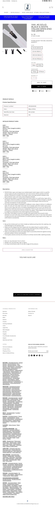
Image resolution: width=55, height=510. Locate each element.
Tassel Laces (12, 444)
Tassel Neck (5, 457)
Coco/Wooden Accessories (9, 335)
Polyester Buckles (7, 409)
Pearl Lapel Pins (17, 451)
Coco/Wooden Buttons (8, 370)
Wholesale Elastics (13, 416)
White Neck (9, 460)
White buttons (6, 376)
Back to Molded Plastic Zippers (28, 294)
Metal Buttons (11, 366)
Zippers (4, 338)
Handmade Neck (10, 458)
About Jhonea (31, 311)
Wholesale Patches (13, 463)
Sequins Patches (7, 468)
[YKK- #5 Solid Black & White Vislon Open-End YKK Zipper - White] (9, 281)
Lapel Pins (5, 327)
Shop (6, 12)
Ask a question (27, 249)
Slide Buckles (10, 404)
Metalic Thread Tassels (11, 446)
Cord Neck (17, 455)
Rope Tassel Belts (7, 414)
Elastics (4, 319)
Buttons (5, 311)
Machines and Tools (7, 340)
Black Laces (17, 441)
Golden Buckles (14, 399)
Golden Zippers (11, 491)
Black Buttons (14, 376)
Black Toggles (14, 475)
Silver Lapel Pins (16, 452)
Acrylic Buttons (15, 375)
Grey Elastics (13, 421)
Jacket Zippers (10, 489)
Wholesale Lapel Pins (14, 448)
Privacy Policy (6, 348)
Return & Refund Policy (8, 353)
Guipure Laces (16, 443)
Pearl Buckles (6, 407)
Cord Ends (9, 437)
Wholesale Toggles (13, 473)
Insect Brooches (7, 389)
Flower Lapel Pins (16, 449)
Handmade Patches (16, 467)
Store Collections (42, 12)
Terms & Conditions (7, 346)
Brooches (5, 313)
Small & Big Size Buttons (14, 380)
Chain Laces (9, 443)
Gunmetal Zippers (7, 493)
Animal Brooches (7, 387)
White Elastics (18, 418)
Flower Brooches (16, 392)
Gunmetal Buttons (7, 377)
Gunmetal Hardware (14, 429)
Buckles (5, 315)
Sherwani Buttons (12, 365)
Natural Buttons (15, 371)
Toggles (5, 333)
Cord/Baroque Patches (17, 469)
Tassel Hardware (7, 433)
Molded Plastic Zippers (13, 484)
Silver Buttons (11, 379)
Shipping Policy (6, 351)
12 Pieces (41, 71)
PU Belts (18, 412)
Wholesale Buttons (13, 362)
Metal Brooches (16, 391)
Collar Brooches (7, 390)
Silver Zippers (19, 491)
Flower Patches (7, 467)
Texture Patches (7, 469)
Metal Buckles (18, 404)
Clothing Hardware (7, 323)
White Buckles (11, 401)
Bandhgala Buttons (12, 368)
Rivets (13, 437)
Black (34, 65)
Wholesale (15, 12)
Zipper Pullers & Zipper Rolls (10, 494)
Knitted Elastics (11, 417)
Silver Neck (5, 459)
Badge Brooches (7, 394)
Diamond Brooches (16, 390)
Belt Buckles (10, 406)
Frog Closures (6, 475)
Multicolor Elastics (7, 420)
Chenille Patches (7, 465)
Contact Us (14, 0)
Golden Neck (18, 458)
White (40, 65)
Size (32, 45)
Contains (34, 69)
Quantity (34, 75)
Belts (4, 317)
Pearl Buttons (6, 371)
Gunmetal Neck (13, 459)
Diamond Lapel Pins (8, 451)
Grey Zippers (16, 493)
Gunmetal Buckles (11, 400)
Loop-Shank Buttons (8, 381)
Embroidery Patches (17, 465)
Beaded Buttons (7, 375)
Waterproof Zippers (14, 487)
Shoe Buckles (18, 406)
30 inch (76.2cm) (37, 58)
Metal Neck (12, 457)
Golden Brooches (16, 394)
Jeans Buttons (6, 384)
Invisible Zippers (7, 485)
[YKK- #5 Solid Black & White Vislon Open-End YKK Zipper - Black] (7, 281)
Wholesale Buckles (13, 397)
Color (33, 62)
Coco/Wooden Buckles (8, 405)
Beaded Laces (10, 441)
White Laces (6, 442)
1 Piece (34, 71)
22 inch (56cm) (37, 51)
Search (30, 315)
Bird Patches (11, 464)
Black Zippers (14, 490)
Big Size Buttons (14, 374)
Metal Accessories (12, 436)
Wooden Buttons (16, 479)
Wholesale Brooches (14, 386)
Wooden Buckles (7, 479)
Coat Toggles (10, 474)
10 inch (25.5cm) (37, 47)
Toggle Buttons (19, 370)
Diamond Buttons (16, 372)
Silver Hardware (16, 431)
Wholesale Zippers (12, 482)
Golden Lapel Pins (7, 452)
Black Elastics (10, 418)
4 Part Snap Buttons (15, 382)
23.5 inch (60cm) (37, 55)
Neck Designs (6, 329)
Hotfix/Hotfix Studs (7, 432)
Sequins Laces (13, 442)
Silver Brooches (7, 395)
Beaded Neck (11, 455)
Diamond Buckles (7, 402)
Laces (4, 325)
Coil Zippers (15, 485)
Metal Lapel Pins (7, 449)
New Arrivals (27, 12)
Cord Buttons (6, 374)
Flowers (5, 321)
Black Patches (15, 468)
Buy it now (42, 86)
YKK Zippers (18, 489)
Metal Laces (5, 444)
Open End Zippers (13, 486)
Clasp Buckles (18, 401)
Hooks (9, 438)
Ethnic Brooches (7, 391)
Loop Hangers (11, 434)
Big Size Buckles (14, 407)
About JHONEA (6, 0)
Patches (5, 331)
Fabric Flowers (12, 425)
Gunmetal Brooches (16, 395)
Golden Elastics (16, 420)
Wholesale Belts (11, 412)
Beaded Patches (19, 464)
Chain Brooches (15, 389)
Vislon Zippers (6, 490)
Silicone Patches (7, 470)
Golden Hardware (7, 431)
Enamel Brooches (7, 392)
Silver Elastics (6, 421)
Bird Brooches (15, 387)
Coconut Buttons (12, 363)
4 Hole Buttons (17, 381)
